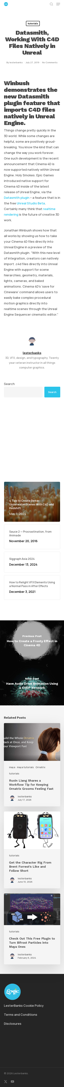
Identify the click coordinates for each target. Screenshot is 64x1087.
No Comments (50, 62)
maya (12, 767)
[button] (58, 4)
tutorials (33, 23)
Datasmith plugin (16, 198)
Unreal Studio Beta (31, 203)
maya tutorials (25, 767)
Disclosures (12, 1024)
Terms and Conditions (20, 1015)
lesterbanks (16, 62)
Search (9, 384)
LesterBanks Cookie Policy (24, 1006)
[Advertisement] (32, 439)
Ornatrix (40, 767)
